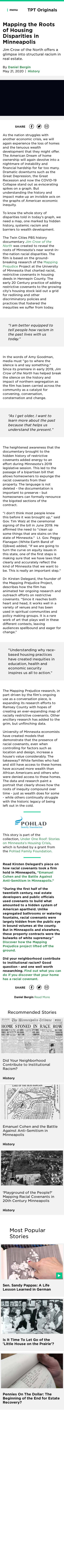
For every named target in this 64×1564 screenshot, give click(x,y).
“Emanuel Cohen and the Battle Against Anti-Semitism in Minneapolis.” (28, 876)
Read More (42, 997)
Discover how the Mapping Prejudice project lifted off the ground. (28, 946)
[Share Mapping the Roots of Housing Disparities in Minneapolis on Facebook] (31, 126)
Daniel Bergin (19, 67)
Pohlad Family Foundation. (30, 851)
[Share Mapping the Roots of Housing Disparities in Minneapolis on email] (46, 126)
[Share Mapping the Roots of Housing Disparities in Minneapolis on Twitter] (39, 126)
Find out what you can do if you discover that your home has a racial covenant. (32, 975)
